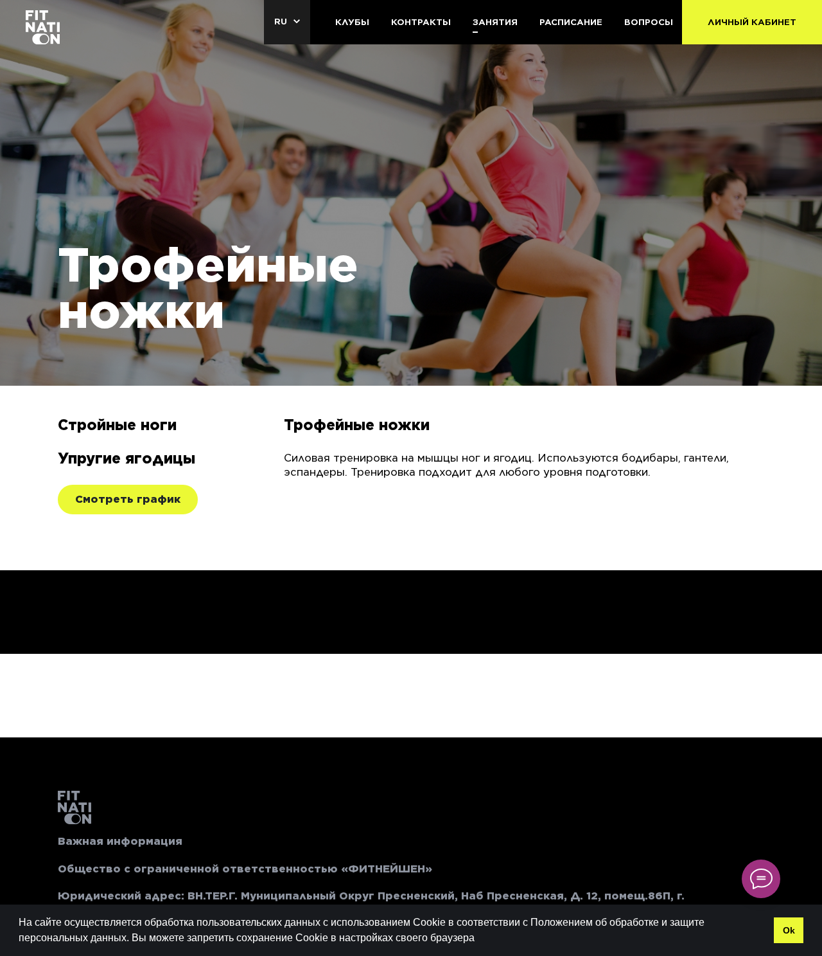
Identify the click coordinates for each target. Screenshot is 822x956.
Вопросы (648, 22)
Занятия (495, 22)
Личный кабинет (752, 22)
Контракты (421, 22)
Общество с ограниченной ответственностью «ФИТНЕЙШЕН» (245, 869)
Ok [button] (789, 930)
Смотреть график (127, 499)
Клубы (352, 22)
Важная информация (120, 841)
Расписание (570, 22)
